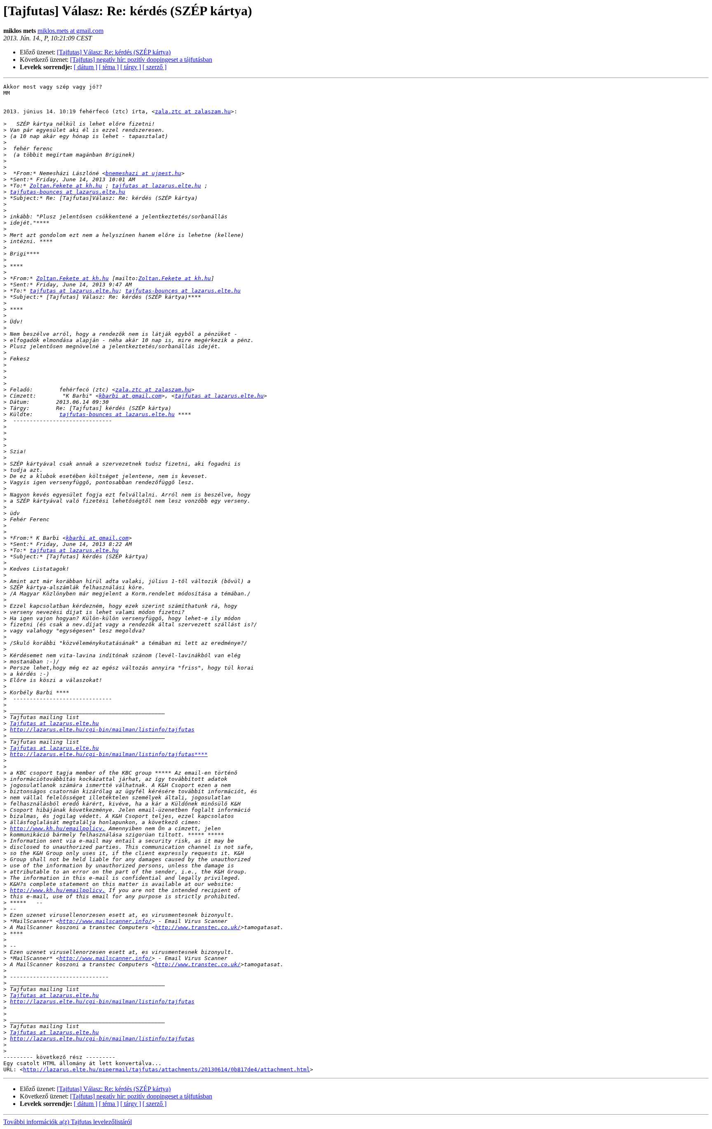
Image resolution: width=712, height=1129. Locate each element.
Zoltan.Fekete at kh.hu (66, 186)
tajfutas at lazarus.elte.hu (156, 186)
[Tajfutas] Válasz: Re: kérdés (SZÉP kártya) (114, 52)
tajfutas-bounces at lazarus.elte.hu (67, 192)
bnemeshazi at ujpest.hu (143, 173)
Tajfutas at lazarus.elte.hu (54, 723)
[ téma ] (109, 66)
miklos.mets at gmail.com (70, 30)
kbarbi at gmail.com (130, 396)
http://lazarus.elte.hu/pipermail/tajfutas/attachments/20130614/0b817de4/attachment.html (166, 1069)
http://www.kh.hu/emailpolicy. (57, 828)
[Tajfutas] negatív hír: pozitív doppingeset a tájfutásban (141, 59)
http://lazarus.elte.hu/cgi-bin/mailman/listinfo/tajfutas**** (109, 754)
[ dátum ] (85, 66)
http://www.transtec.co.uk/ (198, 927)
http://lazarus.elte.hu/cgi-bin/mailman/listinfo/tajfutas (102, 729)
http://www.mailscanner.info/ (105, 921)
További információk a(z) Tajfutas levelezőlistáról (67, 1121)
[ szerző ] (154, 66)
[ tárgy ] (130, 66)
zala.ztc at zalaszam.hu (193, 111)
